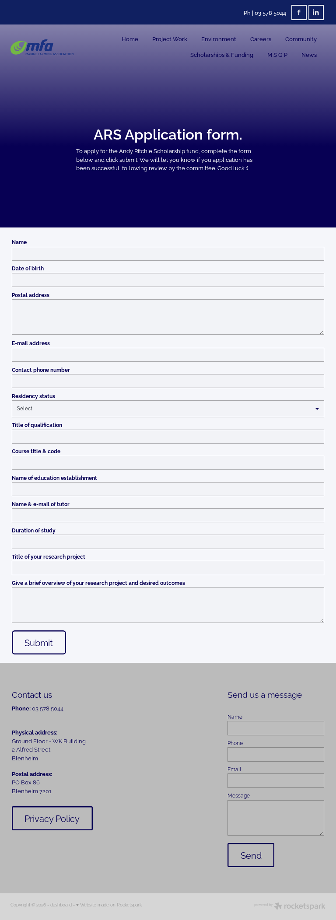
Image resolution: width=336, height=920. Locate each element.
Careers (260, 38)
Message (239, 795)
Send (251, 855)
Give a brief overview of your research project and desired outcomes (98, 582)
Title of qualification (37, 424)
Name (19, 242)
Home (130, 38)
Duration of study (34, 530)
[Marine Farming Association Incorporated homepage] (42, 47)
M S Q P (277, 54)
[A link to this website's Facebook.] (299, 12)
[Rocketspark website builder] (290, 906)
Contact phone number (41, 369)
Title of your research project (48, 556)
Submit (38, 642)
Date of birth (28, 268)
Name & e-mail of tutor (41, 504)
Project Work (169, 38)
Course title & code (36, 451)
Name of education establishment (54, 477)
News (309, 54)
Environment (218, 38)
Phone (235, 742)
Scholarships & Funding (221, 54)
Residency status (33, 396)
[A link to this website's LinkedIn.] (316, 12)
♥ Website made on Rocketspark (109, 904)
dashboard (61, 904)
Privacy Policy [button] (52, 818)
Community (301, 38)
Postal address (30, 294)
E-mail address (31, 343)
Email (234, 769)
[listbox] (168, 408)
